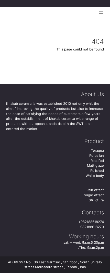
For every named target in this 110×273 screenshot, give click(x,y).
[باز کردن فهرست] (101, 13)
